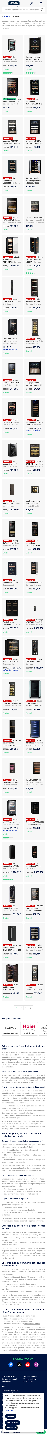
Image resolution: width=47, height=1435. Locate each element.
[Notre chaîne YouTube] (27, 1364)
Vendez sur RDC (30, 1379)
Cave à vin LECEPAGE (10, 1033)
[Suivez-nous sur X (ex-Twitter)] (19, 1364)
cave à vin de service (12, 1091)
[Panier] (41, 3)
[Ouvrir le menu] (3, 4)
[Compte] (32, 3)
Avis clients (6, 1381)
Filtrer (41, 1432)
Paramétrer (12, 1423)
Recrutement (29, 1381)
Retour (7, 17)
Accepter (11, 1428)
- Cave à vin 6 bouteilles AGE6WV (34, 61)
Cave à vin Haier (29, 1033)
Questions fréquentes (10, 1390)
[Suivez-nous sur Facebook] (10, 1364)
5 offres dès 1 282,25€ (10, 670)
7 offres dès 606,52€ (10, 350)
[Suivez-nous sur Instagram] (36, 1364)
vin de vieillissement (32, 1324)
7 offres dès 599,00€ (10, 830)
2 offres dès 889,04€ (33, 431)
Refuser (10, 1416)
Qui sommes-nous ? (9, 1379)
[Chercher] (42, 9)
